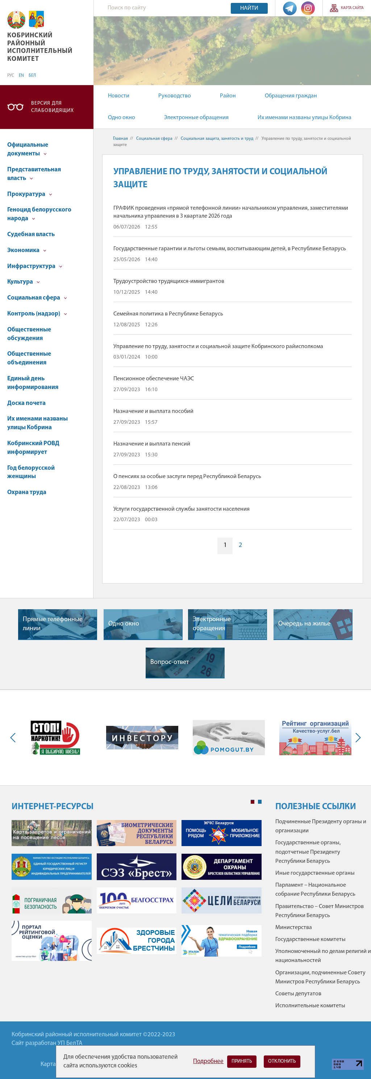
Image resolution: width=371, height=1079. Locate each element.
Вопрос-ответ (169, 662)
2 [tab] (260, 802)
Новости (118, 96)
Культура (20, 282)
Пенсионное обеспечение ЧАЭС (153, 379)
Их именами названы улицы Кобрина (304, 118)
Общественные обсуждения (29, 334)
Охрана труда (26, 492)
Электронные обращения (196, 118)
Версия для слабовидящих (52, 107)
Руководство (174, 96)
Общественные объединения (29, 358)
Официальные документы (27, 149)
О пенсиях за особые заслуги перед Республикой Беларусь (187, 477)
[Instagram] (308, 8)
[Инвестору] (142, 737)
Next (356, 738)
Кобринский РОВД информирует (33, 447)
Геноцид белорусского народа (39, 214)
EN (21, 76)
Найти (249, 8)
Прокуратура (26, 194)
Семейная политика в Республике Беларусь (168, 314)
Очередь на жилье (304, 624)
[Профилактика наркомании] (56, 737)
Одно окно (121, 118)
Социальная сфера (34, 298)
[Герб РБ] (16, 20)
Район (228, 96)
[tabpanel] (137, 894)
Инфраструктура (32, 266)
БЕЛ (32, 76)
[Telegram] (290, 8)
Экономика (24, 250)
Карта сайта (352, 8)
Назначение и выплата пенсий (151, 444)
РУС (10, 76)
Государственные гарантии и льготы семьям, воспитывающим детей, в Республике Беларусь (229, 249)
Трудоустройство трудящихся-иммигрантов (168, 281)
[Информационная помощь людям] (229, 737)
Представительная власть (34, 174)
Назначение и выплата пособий (153, 411)
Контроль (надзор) (34, 314)
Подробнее (208, 1061)
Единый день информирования (32, 383)
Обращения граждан (291, 96)
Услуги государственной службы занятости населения (181, 509)
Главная (120, 139)
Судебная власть (31, 234)
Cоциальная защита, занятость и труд (217, 139)
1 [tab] (252, 802)
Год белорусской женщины (31, 472)
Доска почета (26, 403)
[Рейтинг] (315, 737)
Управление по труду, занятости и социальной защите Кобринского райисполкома (218, 347)
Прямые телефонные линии (53, 624)
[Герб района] (36, 20)
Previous (14, 738)
